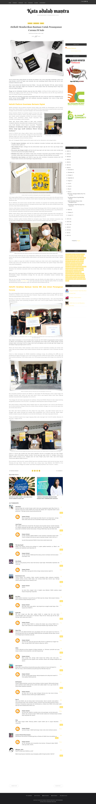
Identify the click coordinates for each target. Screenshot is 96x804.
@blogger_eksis (19, 749)
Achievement (42, 2)
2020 (68, 167)
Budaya (78, 256)
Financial (82, 259)
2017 (68, 224)
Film (25, 2)
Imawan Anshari (26, 516)
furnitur (73, 261)
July (69, 183)
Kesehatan (36, 23)
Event (84, 257)
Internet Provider (73, 265)
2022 (68, 162)
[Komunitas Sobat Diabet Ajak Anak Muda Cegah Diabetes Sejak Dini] (22, 486)
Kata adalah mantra (48, 11)
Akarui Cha (18, 630)
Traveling (30, 2)
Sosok (71, 277)
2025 (68, 153)
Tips (75, 279)
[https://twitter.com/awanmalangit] (82, 1)
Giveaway (68, 263)
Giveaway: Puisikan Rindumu (75, 297)
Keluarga (73, 266)
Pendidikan (81, 270)
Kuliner (36, 2)
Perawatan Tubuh (69, 272)
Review (78, 275)
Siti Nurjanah (18, 681)
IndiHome (78, 263)
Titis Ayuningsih (19, 545)
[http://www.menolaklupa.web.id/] (85, 1)
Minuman (81, 268)
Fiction (71, 259)
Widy (16, 720)
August (69, 180)
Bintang (67, 256)
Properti (71, 275)
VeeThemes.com (59, 800)
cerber (67, 257)
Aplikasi (30, 23)
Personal (77, 273)
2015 (68, 230)
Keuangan (84, 266)
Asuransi (82, 254)
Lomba (77, 268)
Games (81, 261)
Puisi (75, 275)
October (70, 175)
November (70, 172)
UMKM (67, 280)
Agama (73, 254)
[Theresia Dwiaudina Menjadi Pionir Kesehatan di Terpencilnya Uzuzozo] (50, 486)
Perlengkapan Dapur (70, 273)
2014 (68, 232)
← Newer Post (13, 785)
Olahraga (71, 270)
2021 (68, 164)
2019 (68, 219)
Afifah (16, 648)
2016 (68, 227)
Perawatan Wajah (77, 272)
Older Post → (58, 785)
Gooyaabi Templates (51, 801)
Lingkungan (72, 268)
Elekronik (80, 257)
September (70, 178)
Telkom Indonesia (69, 279)
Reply (61, 512)
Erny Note (17, 596)
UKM (84, 279)
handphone (73, 263)
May (69, 189)
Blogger (78, 240)
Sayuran (82, 275)
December (70, 169)
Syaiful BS (17, 612)
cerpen (71, 257)
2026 (68, 151)
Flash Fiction (68, 261)
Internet (67, 265)
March (69, 209)
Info (82, 263)
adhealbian (18, 506)
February (70, 212)
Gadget (77, 261)
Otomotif (15, 2)
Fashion (67, 259)
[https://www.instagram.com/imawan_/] (84, 1)
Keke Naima (18, 561)
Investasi (80, 265)
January (70, 215)
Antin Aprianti (18, 665)
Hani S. (17, 699)
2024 (68, 156)
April (69, 191)
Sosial (42, 23)
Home (10, 2)
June (69, 186)
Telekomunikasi (81, 277)
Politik (67, 275)
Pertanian (82, 273)
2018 (68, 221)
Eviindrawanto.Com (20, 576)
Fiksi (75, 259)
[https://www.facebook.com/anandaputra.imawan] (81, 1)
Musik (67, 270)
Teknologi (20, 2)
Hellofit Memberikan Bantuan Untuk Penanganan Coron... (75, 201)
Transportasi (79, 279)
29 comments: (59, 470)
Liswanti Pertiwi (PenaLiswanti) (23, 734)
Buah (75, 256)
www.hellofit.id (24, 280)
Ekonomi (75, 257)
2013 (68, 235)
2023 (68, 159)
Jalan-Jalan (68, 266)
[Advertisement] (76, 31)
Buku (82, 256)
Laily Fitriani (18, 524)
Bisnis (71, 256)
